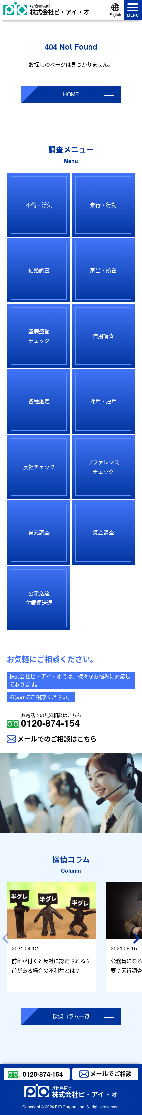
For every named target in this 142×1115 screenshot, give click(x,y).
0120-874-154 (51, 720)
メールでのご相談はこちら (57, 739)
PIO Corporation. (70, 1106)
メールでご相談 (111, 1073)
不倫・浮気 (39, 205)
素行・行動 (103, 205)
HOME (71, 94)
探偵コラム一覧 (71, 1016)
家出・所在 (103, 270)
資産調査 (103, 532)
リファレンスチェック (103, 467)
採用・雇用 (103, 401)
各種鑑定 (39, 401)
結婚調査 (39, 270)
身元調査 (39, 532)
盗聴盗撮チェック (39, 336)
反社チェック (39, 467)
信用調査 (103, 336)
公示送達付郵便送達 (39, 598)
